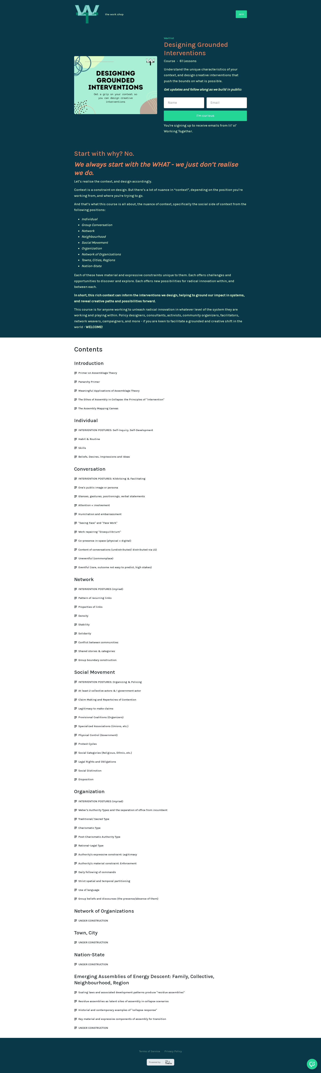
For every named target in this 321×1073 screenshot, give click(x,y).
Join (241, 14)
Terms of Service (149, 1051)
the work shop (114, 14)
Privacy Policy (173, 1051)
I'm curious (205, 116)
